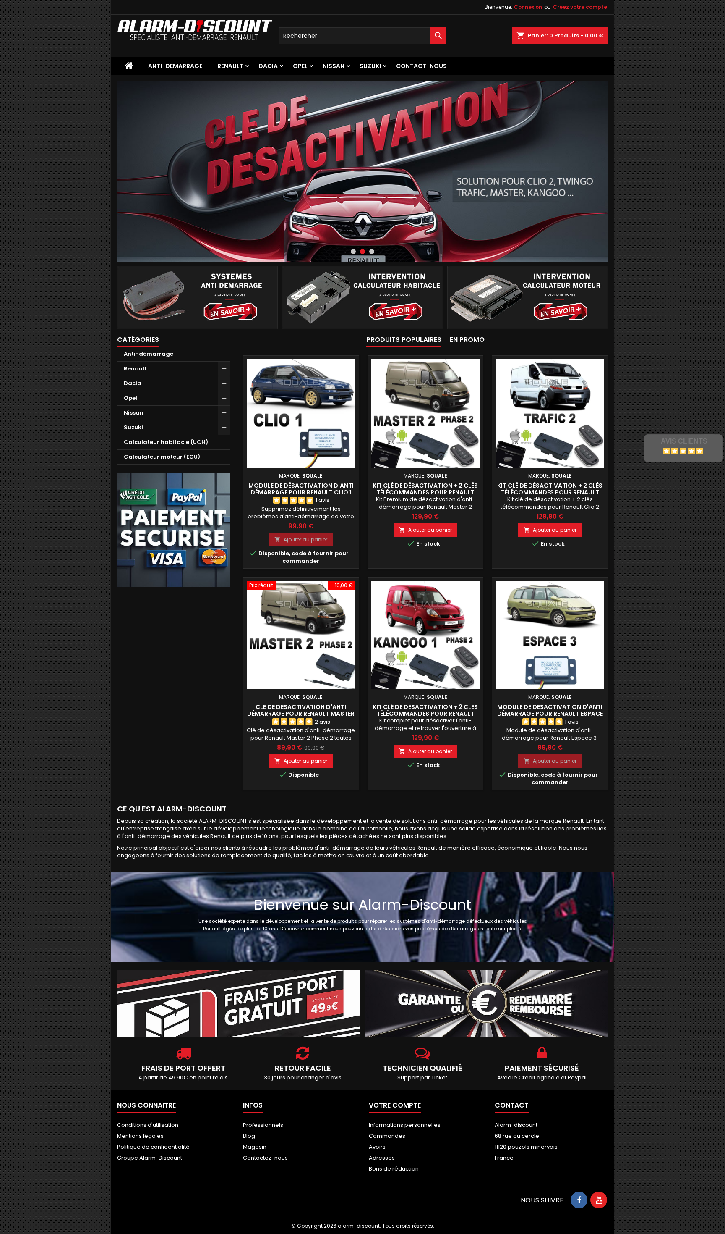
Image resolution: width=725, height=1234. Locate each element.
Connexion (528, 7)
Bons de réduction (394, 1169)
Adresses (382, 1158)
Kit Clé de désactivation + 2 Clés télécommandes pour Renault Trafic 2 (549, 492)
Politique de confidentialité (153, 1147)
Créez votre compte (580, 7)
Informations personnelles (405, 1125)
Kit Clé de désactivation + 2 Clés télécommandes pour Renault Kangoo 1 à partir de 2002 (425, 714)
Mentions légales (140, 1136)
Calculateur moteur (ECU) (162, 457)
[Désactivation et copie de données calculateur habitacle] (362, 297)
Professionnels (263, 1125)
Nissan (333, 66)
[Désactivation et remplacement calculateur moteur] (527, 297)
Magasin (254, 1147)
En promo (467, 339)
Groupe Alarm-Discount (149, 1158)
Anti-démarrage (175, 66)
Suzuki (370, 66)
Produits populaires (403, 339)
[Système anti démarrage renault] (197, 297)
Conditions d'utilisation (147, 1125)
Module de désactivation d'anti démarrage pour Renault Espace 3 (550, 714)
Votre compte (395, 1105)
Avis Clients (684, 441)
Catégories (138, 339)
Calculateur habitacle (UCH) (166, 442)
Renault (230, 66)
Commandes (387, 1136)
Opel (300, 66)
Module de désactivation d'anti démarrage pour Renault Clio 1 (301, 488)
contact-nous (421, 66)
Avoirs (377, 1147)
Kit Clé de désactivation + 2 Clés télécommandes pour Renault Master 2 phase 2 (425, 492)
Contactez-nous (265, 1158)
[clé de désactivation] (362, 171)
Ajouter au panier (300, 539)
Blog (249, 1136)
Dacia (268, 66)
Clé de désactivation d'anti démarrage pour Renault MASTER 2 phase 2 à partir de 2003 (301, 714)
